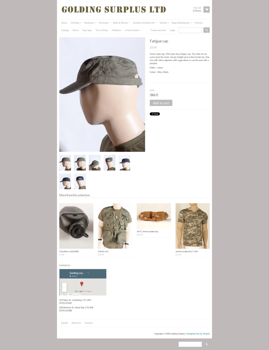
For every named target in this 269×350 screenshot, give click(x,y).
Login (172, 30)
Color (152, 90)
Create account (158, 30)
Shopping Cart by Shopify (198, 334)
